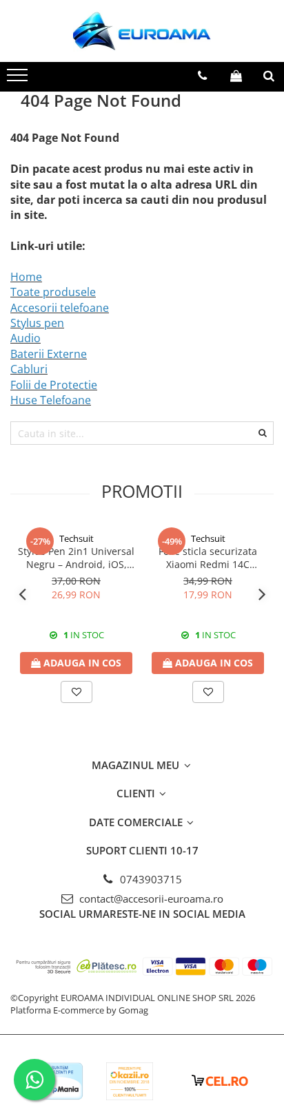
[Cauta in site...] (269, 76)
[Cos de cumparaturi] (236, 76)
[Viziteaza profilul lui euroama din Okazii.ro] (129, 1081)
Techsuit (76, 538)
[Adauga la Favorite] (76, 692)
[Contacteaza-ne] (202, 76)
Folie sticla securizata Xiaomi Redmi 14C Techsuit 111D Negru (208, 558)
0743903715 (149, 879)
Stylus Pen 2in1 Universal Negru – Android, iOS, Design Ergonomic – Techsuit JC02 (76, 558)
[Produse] (19, 79)
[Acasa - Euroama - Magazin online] (142, 31)
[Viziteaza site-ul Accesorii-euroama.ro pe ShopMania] (59, 1081)
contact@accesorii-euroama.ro (150, 898)
